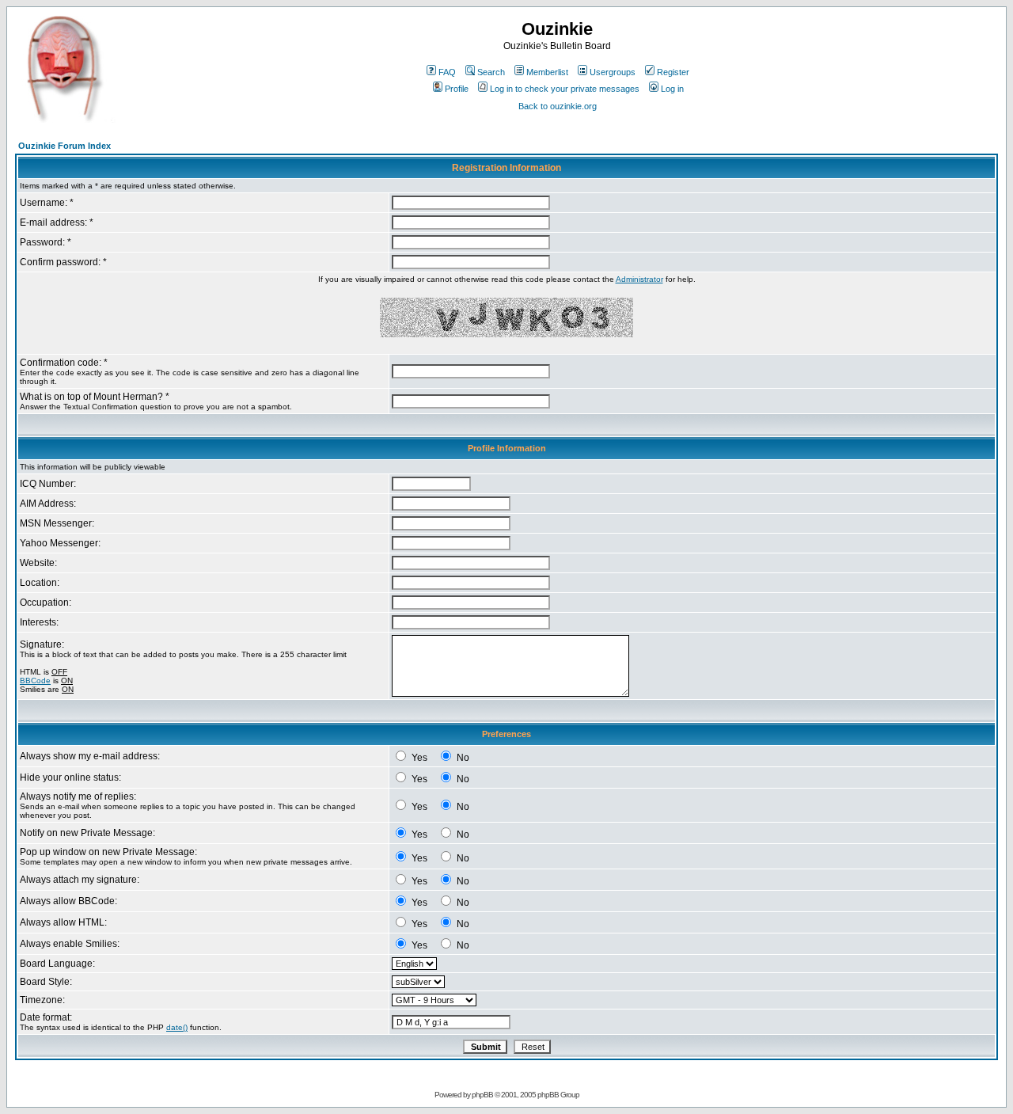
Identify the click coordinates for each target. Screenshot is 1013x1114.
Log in (672, 88)
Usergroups (612, 72)
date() (177, 1027)
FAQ (447, 72)
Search (491, 72)
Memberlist (547, 72)
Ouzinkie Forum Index (64, 145)
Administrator (639, 279)
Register (673, 72)
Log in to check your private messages (564, 88)
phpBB (482, 1094)
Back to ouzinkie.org (557, 106)
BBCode (35, 680)
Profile (457, 88)
